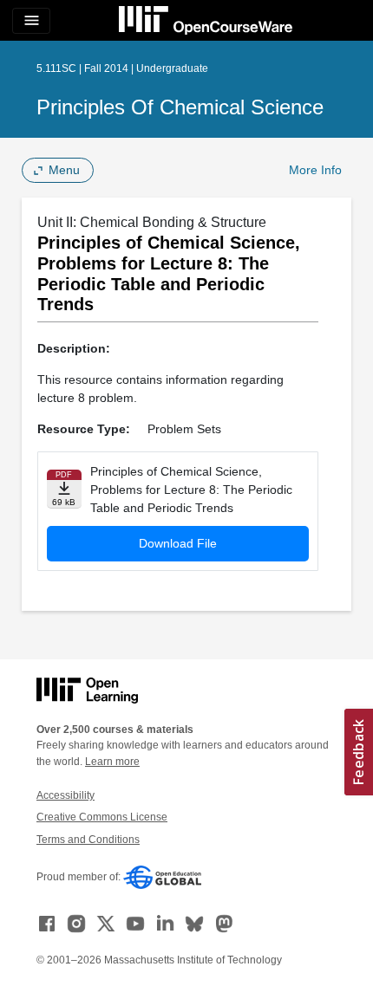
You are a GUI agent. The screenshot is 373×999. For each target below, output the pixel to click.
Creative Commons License (101, 817)
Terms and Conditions (88, 840)
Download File (178, 543)
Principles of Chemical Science (180, 107)
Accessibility (65, 795)
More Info (315, 170)
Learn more (112, 762)
